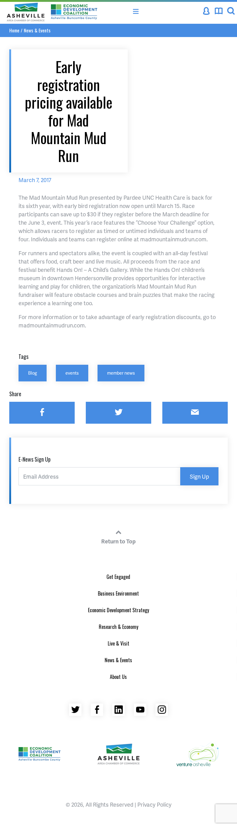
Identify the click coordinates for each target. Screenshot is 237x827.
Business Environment (118, 593)
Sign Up (199, 476)
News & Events (37, 30)
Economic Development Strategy (118, 610)
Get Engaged (118, 576)
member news (121, 373)
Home (14, 30)
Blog (32, 373)
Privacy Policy (154, 804)
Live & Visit (118, 643)
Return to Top (118, 541)
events (72, 373)
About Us (118, 676)
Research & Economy (118, 626)
